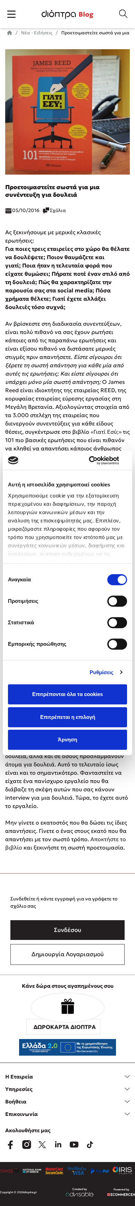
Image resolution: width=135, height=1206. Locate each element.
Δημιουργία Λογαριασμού (68, 954)
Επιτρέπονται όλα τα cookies (67, 694)
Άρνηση (67, 739)
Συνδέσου (67, 930)
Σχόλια (58, 210)
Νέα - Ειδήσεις (36, 33)
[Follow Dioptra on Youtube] (74, 1144)
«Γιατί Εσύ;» (106, 431)
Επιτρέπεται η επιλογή (67, 717)
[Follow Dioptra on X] (42, 1144)
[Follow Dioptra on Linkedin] (58, 1144)
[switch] (117, 601)
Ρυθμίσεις (102, 672)
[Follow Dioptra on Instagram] (26, 1144)
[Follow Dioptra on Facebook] (10, 1144)
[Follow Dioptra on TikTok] (90, 1144)
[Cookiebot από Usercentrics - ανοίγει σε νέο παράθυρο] (97, 460)
